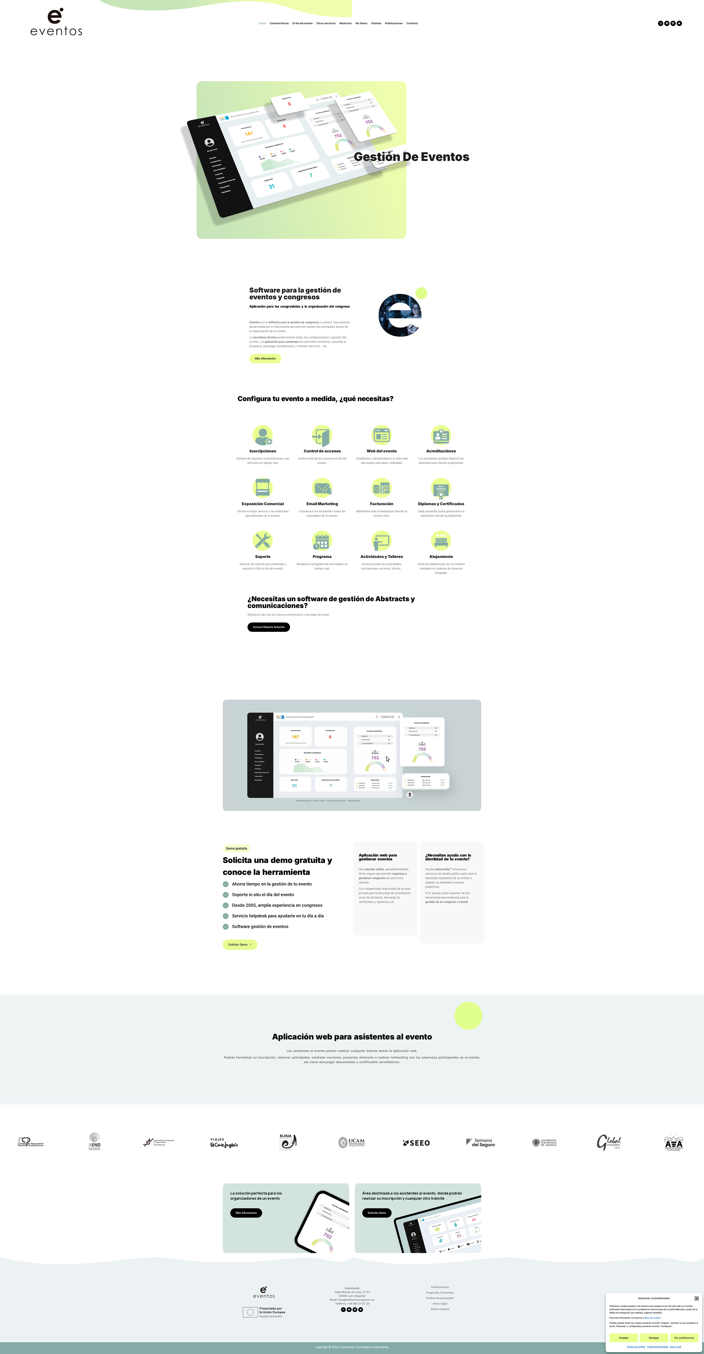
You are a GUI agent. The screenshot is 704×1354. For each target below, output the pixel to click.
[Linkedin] (673, 23)
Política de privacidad (440, 1298)
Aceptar (623, 1338)
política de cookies (651, 1318)
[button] (696, 1298)
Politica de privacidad (657, 1347)
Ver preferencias (684, 1338)
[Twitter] (679, 23)
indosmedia (380, 1347)
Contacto (412, 23)
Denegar (654, 1338)
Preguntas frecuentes (440, 1292)
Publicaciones (394, 23)
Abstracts (345, 23)
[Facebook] (667, 23)
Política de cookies (636, 1347)
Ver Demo (361, 23)
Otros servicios (326, 23)
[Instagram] (660, 23)
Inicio (262, 23)
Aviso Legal (675, 1347)
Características (279, 23)
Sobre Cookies (440, 1309)
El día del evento (302, 23)
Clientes (376, 23)
